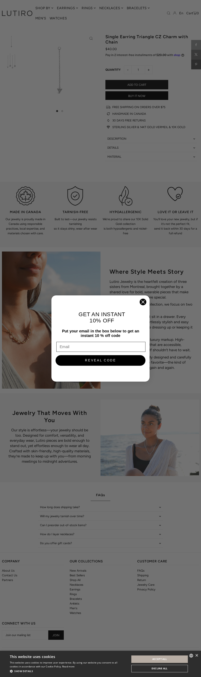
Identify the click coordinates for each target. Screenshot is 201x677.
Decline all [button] (159, 668)
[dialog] (100, 664)
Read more (68, 666)
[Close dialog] (143, 302)
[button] (68, 671)
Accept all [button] (159, 659)
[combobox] (191, 656)
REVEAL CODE (100, 360)
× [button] (196, 655)
